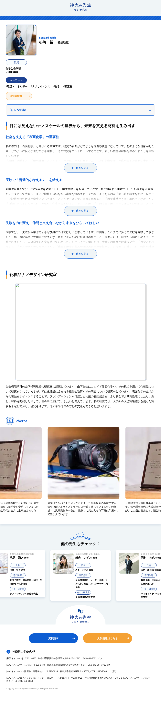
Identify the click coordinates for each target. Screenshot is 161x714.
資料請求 (53, 638)
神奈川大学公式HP (23, 651)
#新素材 (67, 86)
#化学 (56, 86)
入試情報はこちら (107, 638)
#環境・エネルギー (16, 86)
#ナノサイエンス (40, 86)
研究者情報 (15, 95)
